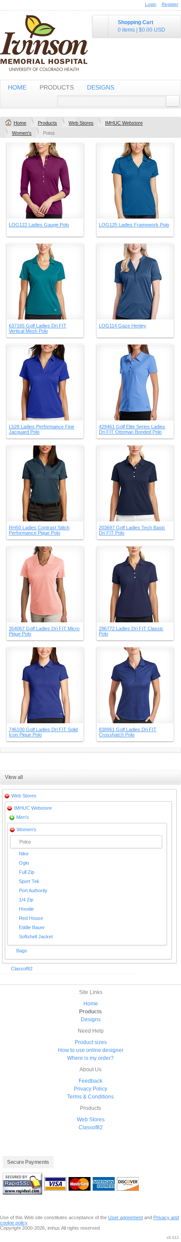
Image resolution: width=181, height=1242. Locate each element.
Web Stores (81, 123)
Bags (21, 950)
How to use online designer (90, 1050)
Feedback (90, 1081)
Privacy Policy (90, 1089)
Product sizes (91, 1042)
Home (17, 87)
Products (57, 87)
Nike (24, 853)
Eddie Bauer (32, 927)
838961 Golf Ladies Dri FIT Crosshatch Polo (127, 732)
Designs (100, 87)
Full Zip (26, 872)
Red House (31, 918)
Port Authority (33, 890)
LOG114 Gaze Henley (122, 325)
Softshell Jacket (36, 936)
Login (150, 4)
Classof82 (22, 968)
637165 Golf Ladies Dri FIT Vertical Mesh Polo (37, 328)
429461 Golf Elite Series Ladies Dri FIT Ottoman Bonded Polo (132, 429)
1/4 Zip (26, 899)
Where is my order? (90, 1058)
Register (170, 4)
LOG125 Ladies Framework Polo (134, 224)
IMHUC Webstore (124, 123)
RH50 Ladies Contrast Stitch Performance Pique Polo (39, 530)
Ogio (24, 862)
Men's (22, 817)
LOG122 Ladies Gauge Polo (39, 224)
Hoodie (26, 909)
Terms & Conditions (90, 1097)
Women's (22, 133)
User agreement (125, 1217)
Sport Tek (29, 881)
